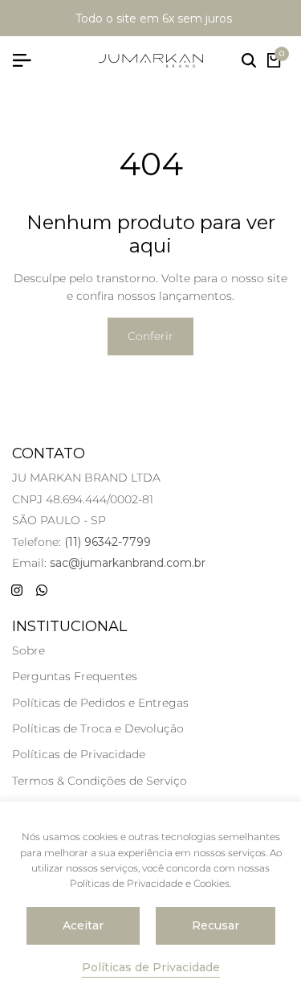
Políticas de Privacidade (78, 754)
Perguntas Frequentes (74, 676)
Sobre (28, 650)
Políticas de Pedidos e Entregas (100, 702)
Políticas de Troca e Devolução (98, 728)
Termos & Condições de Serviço (99, 780)
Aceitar (83, 925)
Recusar (215, 925)
